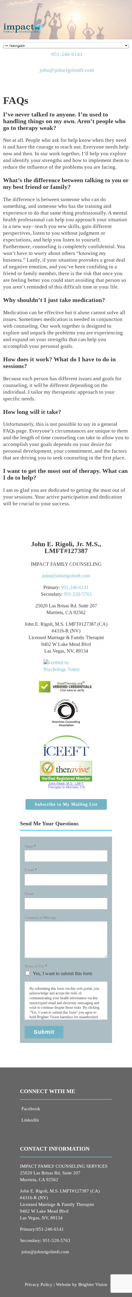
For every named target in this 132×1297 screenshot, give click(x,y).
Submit (44, 1032)
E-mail (31, 870)
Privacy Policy (38, 1284)
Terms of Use (36, 966)
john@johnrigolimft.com (67, 70)
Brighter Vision (92, 1284)
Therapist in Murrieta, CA (66, 787)
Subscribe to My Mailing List (66, 804)
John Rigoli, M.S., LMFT (66, 783)
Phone (29, 894)
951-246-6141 (67, 54)
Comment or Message (40, 918)
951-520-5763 (77, 594)
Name (30, 846)
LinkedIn (30, 1120)
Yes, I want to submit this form (62, 973)
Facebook (30, 1108)
